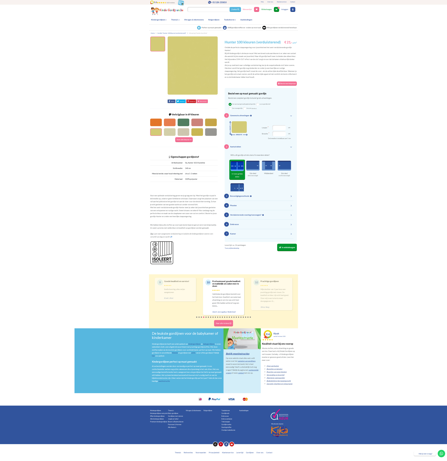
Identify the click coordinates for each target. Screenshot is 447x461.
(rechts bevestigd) (284, 175)
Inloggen (284, 9)
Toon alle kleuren (183, 139)
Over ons (270, 2)
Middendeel (268, 173)
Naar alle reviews (223, 323)
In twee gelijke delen (237, 175)
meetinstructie (164, 381)
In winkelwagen (288, 247)
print (193, 353)
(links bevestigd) (253, 175)
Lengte (265, 128)
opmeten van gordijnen (246, 361)
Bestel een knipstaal (288, 83)
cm (289, 127)
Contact (292, 2)
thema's (175, 353)
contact (241, 373)
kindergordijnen (194, 344)
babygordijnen (208, 344)
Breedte (265, 134)
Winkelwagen (266, 9)
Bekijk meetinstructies (237, 353)
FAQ (262, 2)
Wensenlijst (247, 9)
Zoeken (234, 9)
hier (153, 356)
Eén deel (253, 173)
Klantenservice (281, 2)
